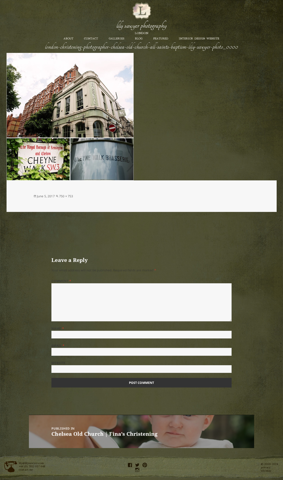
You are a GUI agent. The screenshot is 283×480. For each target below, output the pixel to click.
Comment (61, 281)
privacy (265, 467)
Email (57, 345)
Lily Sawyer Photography (141, 26)
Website (58, 363)
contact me (26, 469)
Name (57, 328)
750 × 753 (66, 196)
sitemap (266, 470)
